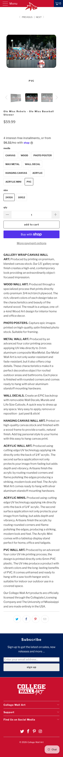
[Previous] (6, 54)
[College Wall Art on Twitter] (22, 731)
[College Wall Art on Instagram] (40, 731)
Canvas (10, 155)
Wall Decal (32, 164)
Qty (5, 207)
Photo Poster (42, 155)
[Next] (56, 54)
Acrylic (37, 173)
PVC (29, 181)
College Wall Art (35, 742)
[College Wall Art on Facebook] (28, 731)
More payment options (31, 243)
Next (39, 17)
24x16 (9, 197)
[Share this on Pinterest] (36, 619)
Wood (24, 155)
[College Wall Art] (31, 3)
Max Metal (12, 164)
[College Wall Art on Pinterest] (34, 731)
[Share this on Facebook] (26, 619)
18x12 (21, 197)
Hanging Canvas (16, 173)
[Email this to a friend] (45, 619)
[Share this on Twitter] (17, 619)
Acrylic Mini (13, 181)
